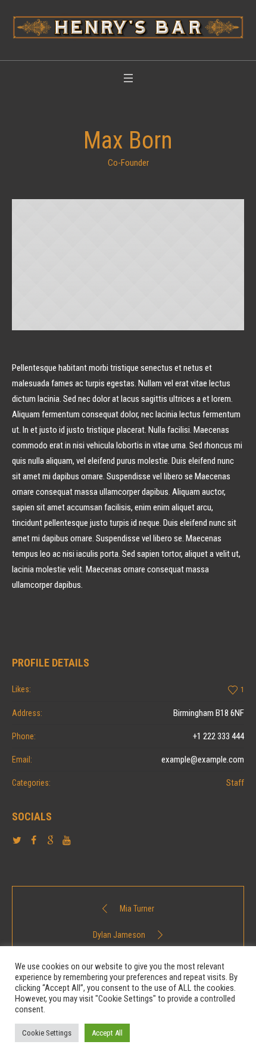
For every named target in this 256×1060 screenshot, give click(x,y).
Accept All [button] (107, 1032)
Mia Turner (137, 908)
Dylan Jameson (119, 935)
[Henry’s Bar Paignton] (128, 27)
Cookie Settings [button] (46, 1032)
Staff (235, 782)
